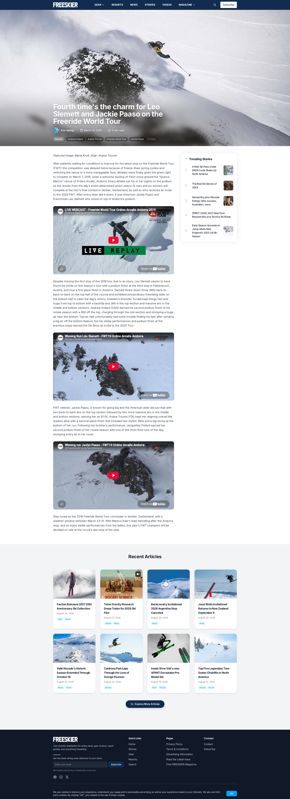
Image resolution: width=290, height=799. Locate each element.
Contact (208, 744)
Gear (98, 4)
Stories (150, 4)
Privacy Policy (174, 744)
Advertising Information (179, 754)
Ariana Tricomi (95, 139)
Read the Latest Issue (178, 759)
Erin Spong (67, 130)
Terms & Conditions (177, 749)
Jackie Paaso (137, 139)
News (134, 4)
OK (231, 793)
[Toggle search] (215, 5)
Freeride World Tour (116, 139)
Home (132, 744)
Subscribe (228, 4)
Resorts (117, 4)
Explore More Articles (147, 703)
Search (132, 764)
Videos (167, 4)
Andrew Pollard (75, 139)
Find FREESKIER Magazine (181, 764)
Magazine (185, 4)
